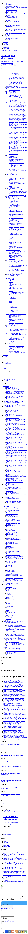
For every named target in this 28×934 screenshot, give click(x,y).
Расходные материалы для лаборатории (16, 29)
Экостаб (8, 34)
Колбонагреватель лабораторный (17, 78)
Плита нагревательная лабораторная (18, 232)
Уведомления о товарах (12, 38)
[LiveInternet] (16, 931)
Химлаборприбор (13, 305)
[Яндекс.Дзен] (22, 931)
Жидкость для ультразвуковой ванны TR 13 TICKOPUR (18, 143)
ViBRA (11, 285)
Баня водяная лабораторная (16, 214)
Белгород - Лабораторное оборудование (13, 682)
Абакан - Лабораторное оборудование (12, 680)
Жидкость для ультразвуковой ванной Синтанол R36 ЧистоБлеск (17, 117)
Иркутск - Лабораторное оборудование (13, 692)
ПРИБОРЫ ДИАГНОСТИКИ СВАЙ (18, 170)
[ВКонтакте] (1, 828)
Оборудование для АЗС (15, 275)
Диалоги (8, 39)
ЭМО (10, 312)
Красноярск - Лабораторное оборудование (13, 699)
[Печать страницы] (25, 931)
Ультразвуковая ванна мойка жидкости (15, 33)
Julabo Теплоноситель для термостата (18, 328)
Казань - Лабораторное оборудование (12, 694)
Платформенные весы (14, 100)
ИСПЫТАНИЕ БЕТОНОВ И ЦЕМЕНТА (16, 476)
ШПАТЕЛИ (12, 257)
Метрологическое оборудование (14, 25)
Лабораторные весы (14, 99)
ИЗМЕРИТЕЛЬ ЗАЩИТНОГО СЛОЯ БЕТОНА (16, 161)
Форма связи (6, 846)
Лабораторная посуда (11, 17)
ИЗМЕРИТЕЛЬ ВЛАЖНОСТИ (16, 159)
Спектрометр (12, 239)
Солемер (11, 237)
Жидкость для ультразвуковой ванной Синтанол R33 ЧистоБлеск (17, 115)
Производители (10, 28)
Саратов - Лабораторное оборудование (12, 719)
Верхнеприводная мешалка (16, 218)
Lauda (10, 283)
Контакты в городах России (10, 878)
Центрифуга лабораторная (15, 83)
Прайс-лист (6, 47)
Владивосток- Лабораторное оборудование (13, 684)
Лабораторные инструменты (13, 21)
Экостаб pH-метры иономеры (16, 344)
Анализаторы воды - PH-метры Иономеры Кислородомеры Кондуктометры (16, 8)
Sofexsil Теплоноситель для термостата (15, 637)
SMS (2, 920)
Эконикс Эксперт (13, 310)
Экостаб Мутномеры (14, 349)
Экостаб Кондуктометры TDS (16, 346)
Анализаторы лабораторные (16, 211)
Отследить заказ (10, 36)
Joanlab (11, 282)
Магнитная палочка (14, 316)
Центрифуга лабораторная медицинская (16, 553)
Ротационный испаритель (15, 234)
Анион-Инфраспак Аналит (15, 288)
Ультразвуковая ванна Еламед (16, 337)
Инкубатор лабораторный (15, 223)
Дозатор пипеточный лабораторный (18, 77)
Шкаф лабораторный (14, 187)
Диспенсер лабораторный (15, 76)
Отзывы (5, 45)
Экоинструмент (13, 307)
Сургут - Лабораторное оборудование (12, 726)
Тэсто (10, 302)
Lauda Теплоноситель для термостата (18, 329)
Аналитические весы (14, 96)
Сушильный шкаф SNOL (12, 30)
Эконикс (11, 309)
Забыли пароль (6, 920)
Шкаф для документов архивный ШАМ (16, 494)
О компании (6, 43)
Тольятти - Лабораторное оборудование (13, 728)
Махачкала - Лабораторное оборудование (13, 700)
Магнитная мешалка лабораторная (17, 79)
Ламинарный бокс (13, 269)
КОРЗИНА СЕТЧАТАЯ (15, 252)
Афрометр (11, 212)
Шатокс (11, 306)
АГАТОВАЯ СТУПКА (12, 6)
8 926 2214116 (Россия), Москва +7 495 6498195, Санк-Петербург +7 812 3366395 (14, 59)
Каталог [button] (5, 3)
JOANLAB (9, 4)
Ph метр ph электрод (14, 204)
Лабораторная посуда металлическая (18, 191)
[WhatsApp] (6, 828)
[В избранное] (19, 931)
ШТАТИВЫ (12, 259)
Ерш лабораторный (14, 221)
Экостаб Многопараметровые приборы (15, 651)
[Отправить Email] (12, 931)
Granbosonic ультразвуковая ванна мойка (16, 639)
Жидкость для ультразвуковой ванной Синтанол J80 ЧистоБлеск (17, 104)
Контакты (5, 42)
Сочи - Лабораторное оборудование (12, 723)
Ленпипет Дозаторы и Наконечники (15, 22)
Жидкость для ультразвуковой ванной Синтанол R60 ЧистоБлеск (17, 120)
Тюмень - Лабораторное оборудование (12, 731)
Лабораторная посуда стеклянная (17, 193)
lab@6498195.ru (5, 50)
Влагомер (11, 219)
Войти (2, 921)
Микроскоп (12, 228)
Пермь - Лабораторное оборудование (12, 713)
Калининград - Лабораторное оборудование (14, 695)
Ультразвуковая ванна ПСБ (15, 338)
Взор (10, 289)
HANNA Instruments (14, 280)
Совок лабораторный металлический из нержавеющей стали (13, 869)
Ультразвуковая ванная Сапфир (16, 339)
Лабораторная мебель (11, 16)
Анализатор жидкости (14, 209)
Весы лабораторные (11, 12)
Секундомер (12, 236)
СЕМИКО (11, 297)
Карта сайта (6, 48)
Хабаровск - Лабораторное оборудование (13, 735)
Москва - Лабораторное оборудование (12, 701)
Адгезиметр (12, 156)
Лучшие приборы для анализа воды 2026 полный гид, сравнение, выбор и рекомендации (15, 859)
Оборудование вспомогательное (17, 317)
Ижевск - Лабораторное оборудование (12, 691)
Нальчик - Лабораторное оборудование (13, 705)
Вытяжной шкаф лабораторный (17, 268)
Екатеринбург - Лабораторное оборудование (14, 690)
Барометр (11, 215)
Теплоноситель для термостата (13, 31)
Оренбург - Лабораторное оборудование (13, 712)
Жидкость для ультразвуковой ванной (15, 13)
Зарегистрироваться (9, 921)
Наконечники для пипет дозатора (17, 82)
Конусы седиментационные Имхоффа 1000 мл (16, 323)
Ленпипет (11, 294)
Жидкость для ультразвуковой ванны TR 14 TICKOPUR (18, 145)
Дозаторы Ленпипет (14, 261)
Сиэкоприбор (12, 298)
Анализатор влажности (15, 95)
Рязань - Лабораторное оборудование (12, 716)
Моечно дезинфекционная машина (17, 270)
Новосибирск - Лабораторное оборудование (14, 709)
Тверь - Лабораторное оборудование (12, 727)
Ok (1, 931)
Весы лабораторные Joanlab (16, 97)
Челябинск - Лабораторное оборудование (13, 736)
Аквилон (11, 287)
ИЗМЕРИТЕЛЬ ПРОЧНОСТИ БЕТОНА (16, 475)
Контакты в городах (5, 673)
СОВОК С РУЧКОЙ (14, 253)
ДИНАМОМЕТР (13, 157)
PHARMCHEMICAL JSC (15, 284)
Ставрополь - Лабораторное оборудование (13, 724)
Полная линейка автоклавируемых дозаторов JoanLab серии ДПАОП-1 (14, 852)
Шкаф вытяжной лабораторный (17, 183)
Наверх (2, 803)
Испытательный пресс (14, 169)
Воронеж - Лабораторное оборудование (13, 686)
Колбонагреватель (13, 224)
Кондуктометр (12, 225)
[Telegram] (2, 828)
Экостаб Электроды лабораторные (17, 352)
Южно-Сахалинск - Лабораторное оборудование (15, 737)
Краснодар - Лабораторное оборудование (13, 698)
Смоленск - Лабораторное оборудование (13, 722)
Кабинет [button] (6, 35)
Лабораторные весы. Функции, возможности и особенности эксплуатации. (14, 861)
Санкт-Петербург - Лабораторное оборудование (15, 718)
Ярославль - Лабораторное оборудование (13, 739)
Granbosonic (12, 279)
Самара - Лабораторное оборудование (12, 717)
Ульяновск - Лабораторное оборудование (13, 732)
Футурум (11, 303)
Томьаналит (12, 301)
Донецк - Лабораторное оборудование (12, 689)
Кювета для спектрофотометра (16, 227)
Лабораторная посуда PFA (15, 189)
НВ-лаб (11, 296)
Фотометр (11, 243)
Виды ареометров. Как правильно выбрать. (14, 863)
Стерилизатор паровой (14, 271)
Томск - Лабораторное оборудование (12, 730)
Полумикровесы (13, 101)
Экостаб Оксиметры (14, 351)
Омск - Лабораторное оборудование (12, 710)
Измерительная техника (15, 293)
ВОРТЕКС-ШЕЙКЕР (14, 74)
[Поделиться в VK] (9, 931)
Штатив (11, 84)
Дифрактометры (13, 220)
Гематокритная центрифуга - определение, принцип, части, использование (13, 882)
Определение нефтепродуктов (16, 230)
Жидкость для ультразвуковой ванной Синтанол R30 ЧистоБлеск (17, 110)
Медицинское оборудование (13, 24)
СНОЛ (10, 300)
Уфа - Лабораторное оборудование (11, 733)
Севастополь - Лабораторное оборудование (14, 721)
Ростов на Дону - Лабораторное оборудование (14, 714)
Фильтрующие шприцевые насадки (18, 321)
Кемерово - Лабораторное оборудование (13, 696)
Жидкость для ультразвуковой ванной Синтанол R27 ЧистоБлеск (17, 107)
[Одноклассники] (4, 828)
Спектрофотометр (13, 241)
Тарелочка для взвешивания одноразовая (16, 626)
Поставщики (9, 26)
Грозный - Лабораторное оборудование (13, 687)
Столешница (12, 180)
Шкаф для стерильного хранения (17, 175)
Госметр (11, 291)
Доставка (5, 40)
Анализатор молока (14, 210)
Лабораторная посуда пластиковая (17, 192)
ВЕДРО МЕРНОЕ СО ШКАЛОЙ (17, 251)
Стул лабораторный (14, 182)
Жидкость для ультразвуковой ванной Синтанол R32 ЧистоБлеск (17, 112)
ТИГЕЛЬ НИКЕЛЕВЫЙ (15, 255)
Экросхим (11, 311)
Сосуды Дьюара (13, 238)
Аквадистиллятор (13, 206)
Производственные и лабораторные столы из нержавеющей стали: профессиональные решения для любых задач (14, 866)
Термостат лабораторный (15, 242)
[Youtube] (5, 828)
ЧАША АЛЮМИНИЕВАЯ (16, 256)
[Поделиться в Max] (6, 931)
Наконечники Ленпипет (15, 262)
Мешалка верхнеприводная (16, 81)
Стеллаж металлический (15, 177)
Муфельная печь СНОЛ (15, 229)
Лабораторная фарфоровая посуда (17, 195)
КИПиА (8, 15)
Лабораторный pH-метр (15, 90)
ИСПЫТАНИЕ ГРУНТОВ (15, 168)
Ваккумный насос (13, 73)
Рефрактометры (13, 233)
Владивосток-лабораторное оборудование (11, 749)
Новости (5, 44)
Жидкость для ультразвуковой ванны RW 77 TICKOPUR (18, 140)
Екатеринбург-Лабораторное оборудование (12, 755)
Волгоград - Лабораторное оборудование (13, 685)
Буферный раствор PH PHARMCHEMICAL (11, 10)
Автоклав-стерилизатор (15, 205)
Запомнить (5, 918)
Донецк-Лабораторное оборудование (10, 761)
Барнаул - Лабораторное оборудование (12, 681)
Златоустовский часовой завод (16, 292)
